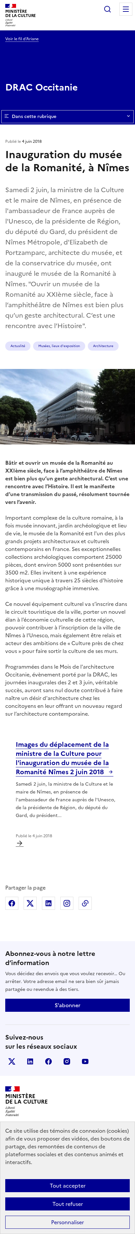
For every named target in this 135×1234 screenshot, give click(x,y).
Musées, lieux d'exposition (59, 345)
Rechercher (107, 9)
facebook (48, 1061)
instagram (66, 1061)
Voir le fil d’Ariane (22, 39)
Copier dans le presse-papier (85, 903)
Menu (125, 9)
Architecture (103, 345)
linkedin (30, 1061)
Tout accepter (68, 1186)
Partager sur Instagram (66, 903)
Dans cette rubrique (34, 116)
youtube (85, 1061)
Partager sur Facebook (11, 903)
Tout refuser (67, 1204)
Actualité (17, 345)
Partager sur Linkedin (48, 903)
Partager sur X (30, 903)
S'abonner (67, 1005)
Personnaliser (67, 1222)
